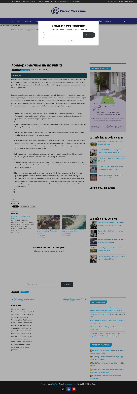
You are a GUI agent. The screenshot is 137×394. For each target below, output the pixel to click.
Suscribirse (89, 35)
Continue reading (68, 41)
